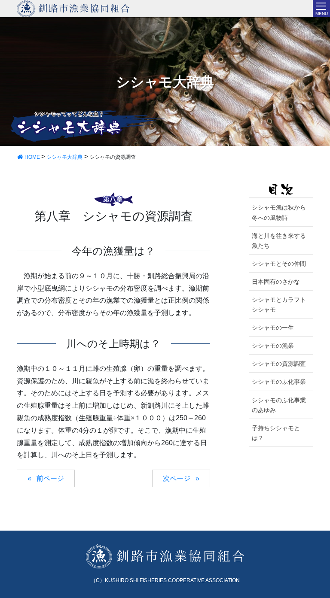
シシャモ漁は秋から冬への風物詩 (279, 212)
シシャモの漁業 (273, 345)
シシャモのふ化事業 (279, 381)
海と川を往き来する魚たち (279, 240)
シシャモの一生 (273, 327)
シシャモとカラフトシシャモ (279, 304)
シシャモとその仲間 (279, 263)
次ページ (176, 478)
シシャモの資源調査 (279, 363)
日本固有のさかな (276, 281)
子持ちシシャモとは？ (276, 433)
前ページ (50, 478)
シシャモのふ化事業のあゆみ (279, 405)
